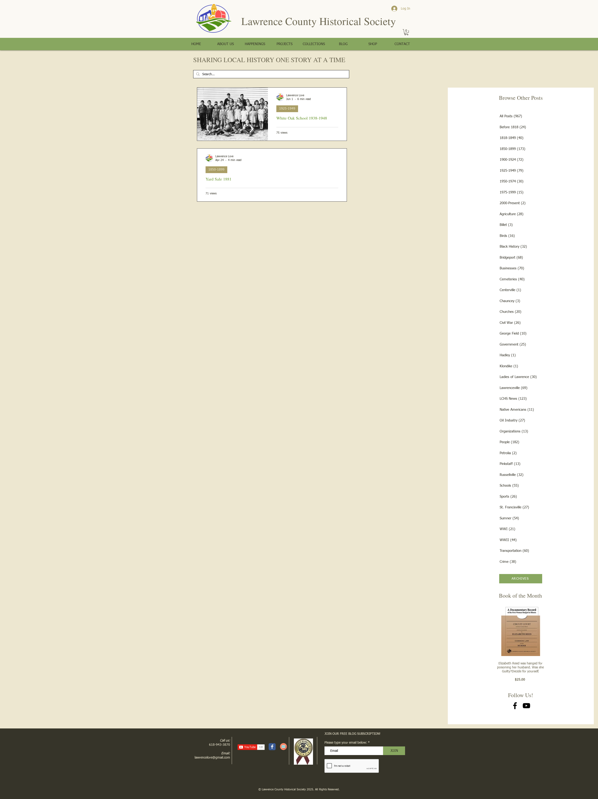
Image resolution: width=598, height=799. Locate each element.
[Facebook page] (272, 746)
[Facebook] (515, 705)
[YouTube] (526, 705)
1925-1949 (287, 108)
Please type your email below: (345, 742)
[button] (406, 32)
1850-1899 (216, 169)
